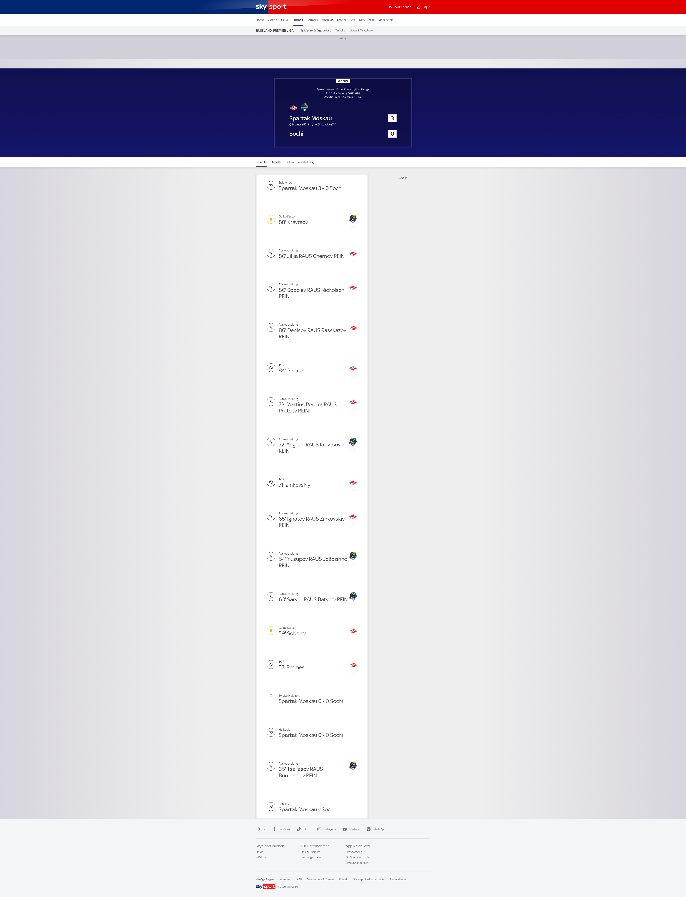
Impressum (285, 879)
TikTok (307, 829)
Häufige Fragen (265, 879)
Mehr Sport (386, 20)
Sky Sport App (354, 852)
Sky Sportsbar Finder (358, 857)
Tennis (341, 20)
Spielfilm (261, 162)
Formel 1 (312, 20)
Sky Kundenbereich (357, 862)
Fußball (298, 20)
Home (260, 20)
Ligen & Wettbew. (361, 30)
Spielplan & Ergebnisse (316, 30)
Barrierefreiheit (398, 879)
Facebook (284, 829)
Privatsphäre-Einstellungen (369, 879)
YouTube (354, 829)
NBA (362, 20)
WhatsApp (379, 829)
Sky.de (259, 852)
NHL (372, 20)
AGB (299, 879)
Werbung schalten (311, 857)
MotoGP (327, 20)
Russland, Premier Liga (275, 30)
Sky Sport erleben (399, 7)
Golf (352, 20)
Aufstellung (306, 162)
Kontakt (344, 879)
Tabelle (340, 30)
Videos (272, 20)
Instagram (330, 829)
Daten (290, 162)
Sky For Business (310, 852)
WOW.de (261, 857)
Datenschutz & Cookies (320, 879)
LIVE (286, 20)
